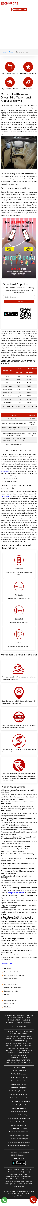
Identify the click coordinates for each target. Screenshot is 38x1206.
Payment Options (26, 1176)
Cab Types (20, 1045)
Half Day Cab (25, 1060)
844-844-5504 (20, 9)
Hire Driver (7, 1007)
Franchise (29, 1181)
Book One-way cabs (10, 978)
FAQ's (7, 1181)
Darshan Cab (10, 1045)
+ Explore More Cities (19, 1026)
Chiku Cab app (5, 496)
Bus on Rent (22, 1034)
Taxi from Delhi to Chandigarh (19, 1077)
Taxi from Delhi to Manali (18, 1084)
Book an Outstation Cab (11, 972)
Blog (15, 1183)
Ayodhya (19, 1022)
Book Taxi (11, 1053)
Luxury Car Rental (18, 1041)
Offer (12, 1181)
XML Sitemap (27, 1179)
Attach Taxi (27, 1043)
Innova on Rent (13, 1036)
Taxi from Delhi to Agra (19, 1070)
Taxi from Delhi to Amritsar (19, 1081)
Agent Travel (28, 1183)
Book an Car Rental (10, 984)
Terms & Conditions (13, 1169)
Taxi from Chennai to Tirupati (19, 1138)
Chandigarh (11, 1017)
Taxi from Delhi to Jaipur (18, 1074)
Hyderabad (10, 1022)
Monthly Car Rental (13, 1043)
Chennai (30, 1015)
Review (6, 994)
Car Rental (9, 1031)
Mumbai (11, 1020)
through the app (13, 893)
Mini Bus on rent (23, 1048)
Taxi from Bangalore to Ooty (18, 1098)
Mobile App (8, 1183)
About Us (19, 1172)
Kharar (11, 52)
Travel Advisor (19, 1181)
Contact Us (11, 1172)
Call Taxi (28, 1045)
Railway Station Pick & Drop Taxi (18, 1050)
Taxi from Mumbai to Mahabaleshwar (18, 1118)
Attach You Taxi (9, 1003)
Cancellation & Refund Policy (18, 1174)
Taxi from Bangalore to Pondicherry (19, 1101)
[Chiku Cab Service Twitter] (14, 1158)
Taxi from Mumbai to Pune (19, 1125)
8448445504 (5, 471)
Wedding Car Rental (18, 1055)
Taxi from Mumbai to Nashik (18, 1122)
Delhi (19, 1017)
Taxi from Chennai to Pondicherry (18, 1135)
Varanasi (25, 1020)
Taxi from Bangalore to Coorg (19, 1094)
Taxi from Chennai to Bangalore (19, 1132)
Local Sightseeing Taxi (23, 1031)
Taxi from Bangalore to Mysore (18, 1091)
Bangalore (21, 1015)
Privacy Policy (25, 1169)
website (21, 893)
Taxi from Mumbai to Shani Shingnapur (19, 1115)
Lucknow (26, 1017)
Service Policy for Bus (12, 1176)
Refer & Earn (10, 1179)
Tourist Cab (25, 1036)
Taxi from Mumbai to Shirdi (19, 1111)
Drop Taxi (11, 1048)
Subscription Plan (25, 1038)
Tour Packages (10, 1038)
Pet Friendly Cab (24, 1062)
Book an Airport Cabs (11, 991)
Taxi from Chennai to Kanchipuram (18, 1145)
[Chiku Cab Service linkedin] (23, 1158)
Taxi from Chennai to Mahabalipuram (18, 1142)
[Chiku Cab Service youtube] (19, 1158)
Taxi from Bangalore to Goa (18, 1105)
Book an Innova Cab (10, 1000)
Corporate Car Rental (18, 1057)
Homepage (7, 968)
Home (4, 52)
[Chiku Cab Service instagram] (17, 1158)
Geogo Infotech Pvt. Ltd (18, 1196)
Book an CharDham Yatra (12, 988)
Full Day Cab (11, 1062)
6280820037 (25, 1152)
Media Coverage (19, 1186)
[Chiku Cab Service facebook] (16, 1158)
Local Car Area (13, 1060)
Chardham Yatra (23, 1053)
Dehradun (27, 1022)
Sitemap (18, 1179)
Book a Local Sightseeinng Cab (14, 975)
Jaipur (17, 1020)
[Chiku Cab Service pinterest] (21, 1158)
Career (20, 1183)
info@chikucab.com (19, 1155)
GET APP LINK (19, 301)
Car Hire (13, 1034)
